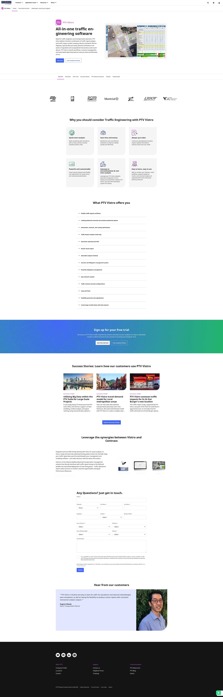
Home (14, 8)
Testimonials (116, 76)
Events (132, 673)
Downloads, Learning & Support (41, 8)
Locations (59, 671)
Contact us (96, 668)
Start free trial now (102, 343)
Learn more (68, 414)
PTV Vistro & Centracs (97, 76)
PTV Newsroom (135, 668)
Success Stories (84, 76)
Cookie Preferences (84, 687)
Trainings (96, 673)
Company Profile (61, 668)
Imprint (110, 687)
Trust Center (104, 687)
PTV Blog (133, 671)
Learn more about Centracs (65, 475)
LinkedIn (69, 655)
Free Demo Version (23, 8)
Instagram (74, 655)
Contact (108, 76)
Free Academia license (73, 60)
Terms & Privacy (95, 687)
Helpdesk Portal (98, 671)
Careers (58, 673)
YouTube (58, 655)
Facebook (63, 655)
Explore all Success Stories (111, 422)
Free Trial (75, 76)
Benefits (60, 76)
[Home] (6, 3)
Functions (68, 76)
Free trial (60, 60)
